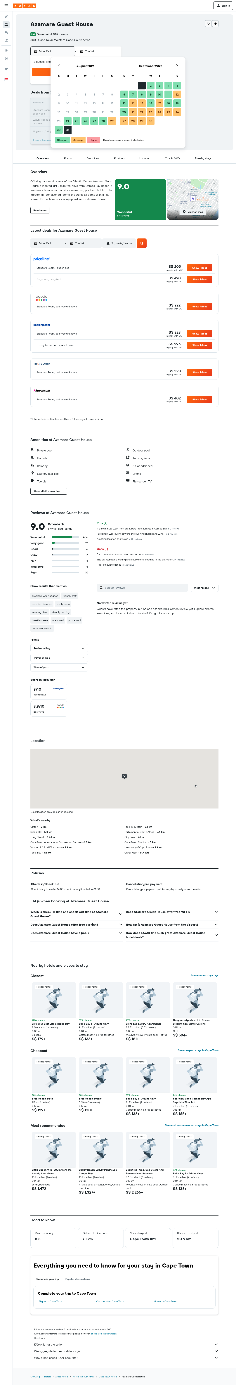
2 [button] (59, 94)
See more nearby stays (204, 975)
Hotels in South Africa (83, 1376)
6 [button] (94, 94)
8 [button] (112, 94)
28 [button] (103, 121)
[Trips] (6, 69)
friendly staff (70, 596)
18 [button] (76, 112)
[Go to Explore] (6, 50)
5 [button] (85, 94)
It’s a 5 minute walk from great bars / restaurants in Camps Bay (138, 528)
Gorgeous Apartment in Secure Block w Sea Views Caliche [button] (191, 1021)
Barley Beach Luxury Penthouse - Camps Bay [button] (99, 1171)
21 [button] (103, 112)
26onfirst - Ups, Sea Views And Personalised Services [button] (145, 1171)
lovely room (63, 604)
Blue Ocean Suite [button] (42, 1098)
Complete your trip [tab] (47, 1279)
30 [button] (59, 130)
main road (58, 620)
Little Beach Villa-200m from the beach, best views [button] (52, 1171)
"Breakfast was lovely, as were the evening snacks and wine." (137, 533)
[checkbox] (48, 692)
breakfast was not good (45, 596)
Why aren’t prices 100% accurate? (56, 1358)
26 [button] (85, 121)
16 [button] (59, 112)
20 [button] (94, 112)
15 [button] (112, 103)
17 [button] (67, 112)
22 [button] (112, 112)
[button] (6, 6)
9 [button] (59, 103)
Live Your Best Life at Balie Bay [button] (51, 1023)
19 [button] (85, 112)
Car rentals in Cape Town (110, 1301)
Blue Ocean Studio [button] (90, 1098)
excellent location (42, 604)
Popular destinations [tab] (77, 1279)
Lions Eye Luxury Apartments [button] (143, 1023)
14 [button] (103, 103)
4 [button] (76, 94)
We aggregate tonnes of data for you (57, 1351)
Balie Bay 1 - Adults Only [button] (94, 1023)
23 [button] (58, 121)
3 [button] (68, 94)
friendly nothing (61, 612)
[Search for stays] (6, 24)
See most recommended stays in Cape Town (191, 1125)
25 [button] (76, 121)
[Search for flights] (6, 17)
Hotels (47, 1376)
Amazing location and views (119, 539)
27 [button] (94, 121)
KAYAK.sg (35, 1376)
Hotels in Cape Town (165, 1301)
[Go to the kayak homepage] (24, 6)
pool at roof (74, 620)
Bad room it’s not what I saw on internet (125, 554)
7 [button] (103, 94)
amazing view (39, 612)
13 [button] (94, 103)
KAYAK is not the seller (48, 1344)
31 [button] (67, 130)
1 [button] (111, 85)
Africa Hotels (61, 1376)
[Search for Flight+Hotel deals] (6, 40)
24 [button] (67, 121)
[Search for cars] (6, 32)
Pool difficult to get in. (115, 564)
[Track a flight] (6, 58)
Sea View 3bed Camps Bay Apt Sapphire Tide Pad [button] (192, 1100)
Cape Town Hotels (108, 1376)
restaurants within (42, 628)
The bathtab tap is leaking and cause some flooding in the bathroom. (141, 559)
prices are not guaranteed (104, 1333)
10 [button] (67, 103)
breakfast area (40, 620)
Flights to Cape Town (51, 1301)
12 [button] (85, 103)
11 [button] (76, 103)
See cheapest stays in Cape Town (198, 1050)
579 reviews (61, 34)
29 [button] (112, 121)
